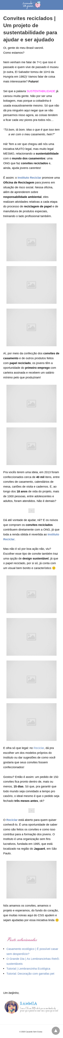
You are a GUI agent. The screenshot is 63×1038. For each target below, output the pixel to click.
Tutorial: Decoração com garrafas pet (30, 973)
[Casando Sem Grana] (31, 4)
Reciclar (39, 748)
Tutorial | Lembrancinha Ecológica (28, 968)
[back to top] (56, 1031)
